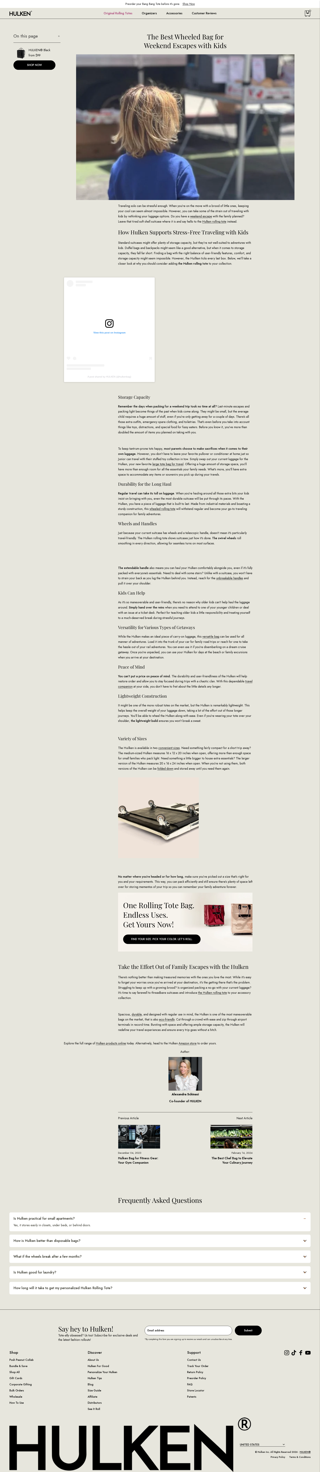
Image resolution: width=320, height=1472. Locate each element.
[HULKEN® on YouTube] (308, 1352)
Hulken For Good (98, 1366)
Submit (248, 1330)
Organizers (149, 13)
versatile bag (210, 636)
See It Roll (94, 1409)
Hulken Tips (95, 1378)
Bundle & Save (18, 1366)
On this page (25, 36)
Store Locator (195, 1390)
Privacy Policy (278, 1457)
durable (137, 1014)
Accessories (174, 13)
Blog (90, 1384)
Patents (191, 1397)
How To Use (16, 1403)
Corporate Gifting (20, 1384)
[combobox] (262, 1445)
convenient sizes (169, 748)
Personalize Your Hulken (102, 1372)
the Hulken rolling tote (212, 993)
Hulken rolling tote (214, 221)
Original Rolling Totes (118, 13)
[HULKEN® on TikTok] (293, 1352)
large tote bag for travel (167, 464)
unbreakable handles (229, 578)
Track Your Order (197, 1366)
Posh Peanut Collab (21, 1360)
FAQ (190, 1384)
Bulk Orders (16, 1390)
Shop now (34, 65)
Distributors (95, 1403)
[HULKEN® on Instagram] (286, 1352)
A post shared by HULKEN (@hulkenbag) (109, 376)
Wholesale (15, 1397)
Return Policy (195, 1372)
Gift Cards (15, 1378)
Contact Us (194, 1360)
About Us (93, 1360)
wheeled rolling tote (162, 509)
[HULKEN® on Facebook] (301, 1352)
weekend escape (201, 216)
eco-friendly (167, 1019)
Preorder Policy (196, 1378)
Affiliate (92, 1397)
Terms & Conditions (300, 1457)
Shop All (14, 1372)
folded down (165, 768)
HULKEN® (305, 1452)
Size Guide (94, 1390)
